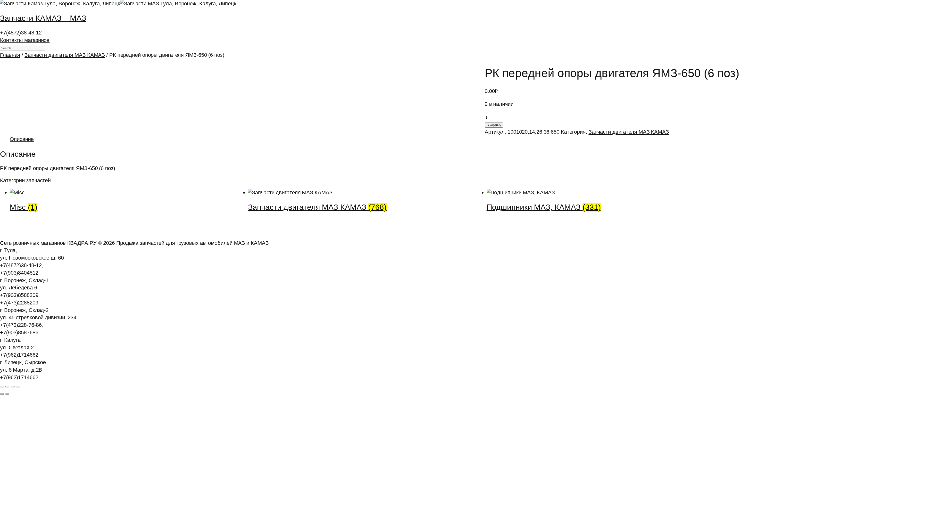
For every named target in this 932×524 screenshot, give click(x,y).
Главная (10, 55)
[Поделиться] (13, 386)
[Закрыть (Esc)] (18, 386)
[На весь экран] (7, 386)
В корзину (494, 125)
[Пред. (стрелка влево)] (2, 394)
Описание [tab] (22, 139)
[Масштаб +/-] (2, 386)
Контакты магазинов (25, 40)
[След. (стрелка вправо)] (7, 394)
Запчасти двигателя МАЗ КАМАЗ (65, 55)
